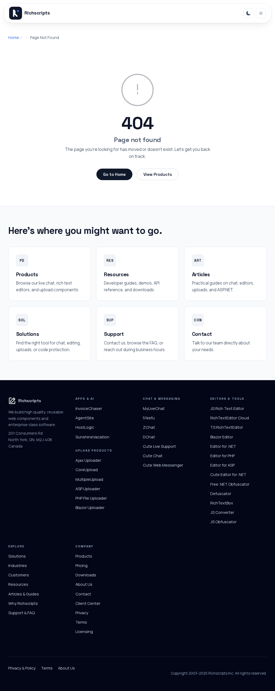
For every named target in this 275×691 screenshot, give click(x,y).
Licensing (84, 631)
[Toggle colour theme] (249, 13)
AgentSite (84, 417)
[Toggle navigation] (261, 13)
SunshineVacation (92, 436)
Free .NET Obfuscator (229, 484)
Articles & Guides (23, 594)
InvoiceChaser (88, 408)
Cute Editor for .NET (228, 474)
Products (83, 556)
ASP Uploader (87, 488)
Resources (18, 584)
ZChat (149, 427)
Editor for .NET (223, 446)
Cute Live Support (159, 446)
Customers (18, 574)
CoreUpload (86, 469)
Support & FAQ (21, 612)
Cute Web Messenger (163, 465)
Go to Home (114, 174)
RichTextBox (221, 502)
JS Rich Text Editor (227, 408)
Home (13, 37)
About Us (83, 584)
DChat (149, 436)
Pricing (81, 565)
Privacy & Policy (22, 668)
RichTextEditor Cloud (229, 417)
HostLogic (84, 427)
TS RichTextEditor (226, 427)
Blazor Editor (221, 436)
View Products (157, 174)
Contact (83, 594)
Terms (81, 622)
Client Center (87, 603)
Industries (17, 565)
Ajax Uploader (88, 460)
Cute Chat (152, 455)
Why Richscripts (23, 603)
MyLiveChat (154, 408)
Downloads (85, 574)
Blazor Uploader (89, 507)
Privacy (81, 612)
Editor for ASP (222, 465)
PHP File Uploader (91, 498)
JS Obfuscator (223, 521)
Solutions (17, 556)
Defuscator (220, 493)
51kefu (149, 417)
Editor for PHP (222, 455)
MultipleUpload (89, 479)
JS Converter (222, 512)
